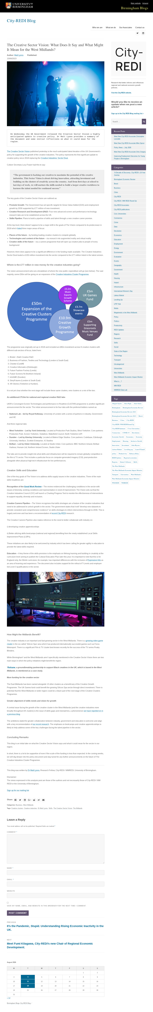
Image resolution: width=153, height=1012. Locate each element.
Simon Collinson (125, 462)
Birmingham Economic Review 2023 (124, 416)
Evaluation (117, 257)
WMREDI (124, 483)
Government (118, 269)
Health (116, 274)
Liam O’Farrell (140, 449)
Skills (50, 808)
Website (11, 891)
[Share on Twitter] (20, 800)
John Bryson (135, 445)
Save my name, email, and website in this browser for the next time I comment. (46, 906)
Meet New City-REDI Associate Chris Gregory (130, 152)
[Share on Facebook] (15, 800)
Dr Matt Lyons (33, 770)
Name (10, 868)
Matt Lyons (18, 55)
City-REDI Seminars (118, 428)
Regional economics (130, 458)
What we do (111, 27)
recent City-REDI (59, 513)
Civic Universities (120, 214)
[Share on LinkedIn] (25, 800)
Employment (118, 244)
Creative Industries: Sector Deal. (54, 158)
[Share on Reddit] (34, 800)
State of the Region (120, 351)
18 (28, 986)
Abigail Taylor (117, 403)
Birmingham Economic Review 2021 (124, 412)
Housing (117, 278)
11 (28, 981)
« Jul (8, 998)
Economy (139, 437)
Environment (118, 252)
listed (19, 228)
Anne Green (137, 403)
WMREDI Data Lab (120, 390)
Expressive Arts (94, 560)
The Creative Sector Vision (18, 151)
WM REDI (117, 386)
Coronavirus (118, 218)
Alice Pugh (127, 403)
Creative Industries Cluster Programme (72, 274)
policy (114, 454)
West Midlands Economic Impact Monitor (128, 377)
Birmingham (116, 408)
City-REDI (117, 196)
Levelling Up (118, 300)
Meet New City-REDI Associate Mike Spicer (129, 143)
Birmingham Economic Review (124, 179)
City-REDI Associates (121, 205)
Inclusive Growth (136, 441)
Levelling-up (128, 449)
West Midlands (28, 805)
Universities (118, 368)
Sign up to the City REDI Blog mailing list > (127, 113)
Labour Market (119, 295)
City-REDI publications (122, 209)
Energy (116, 248)
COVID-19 (126, 433)
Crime (116, 222)
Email (10, 879)
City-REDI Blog (21, 20)
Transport (117, 360)
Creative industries (30, 808)
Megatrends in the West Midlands (125, 312)
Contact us (139, 27)
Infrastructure (118, 287)
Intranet (145, 3)
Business (19, 805)
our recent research (41, 724)
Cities (116, 192)
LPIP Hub (117, 304)
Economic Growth (118, 437)
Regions (117, 334)
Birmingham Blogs (134, 7)
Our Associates (125, 27)
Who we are (97, 27)
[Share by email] (43, 800)
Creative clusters (17, 808)
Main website (136, 3)
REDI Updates (119, 330)
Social (116, 347)
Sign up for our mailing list (18, 790)
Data (115, 227)
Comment (12, 832)
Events (116, 261)
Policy (116, 317)
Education (117, 239)
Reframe (11, 667)
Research (117, 338)
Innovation (115, 445)
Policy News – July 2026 (122, 147)
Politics (116, 321)
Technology (118, 355)
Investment (125, 445)
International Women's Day (123, 291)
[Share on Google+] (29, 800)
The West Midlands (118, 466)
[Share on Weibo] (39, 800)
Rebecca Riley (134, 454)
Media (116, 308)
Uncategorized (119, 364)
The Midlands (77, 808)
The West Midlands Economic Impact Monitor (127, 470)
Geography (118, 265)
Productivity (118, 325)
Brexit (116, 184)
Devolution (117, 231)
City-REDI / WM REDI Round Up (125, 201)
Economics (118, 235)
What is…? (118, 381)
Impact (116, 282)
